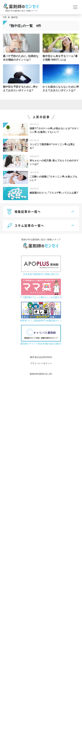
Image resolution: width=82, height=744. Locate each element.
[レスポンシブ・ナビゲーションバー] (75, 7)
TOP (5, 17)
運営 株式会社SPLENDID (41, 357)
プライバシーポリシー (41, 363)
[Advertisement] (41, 560)
